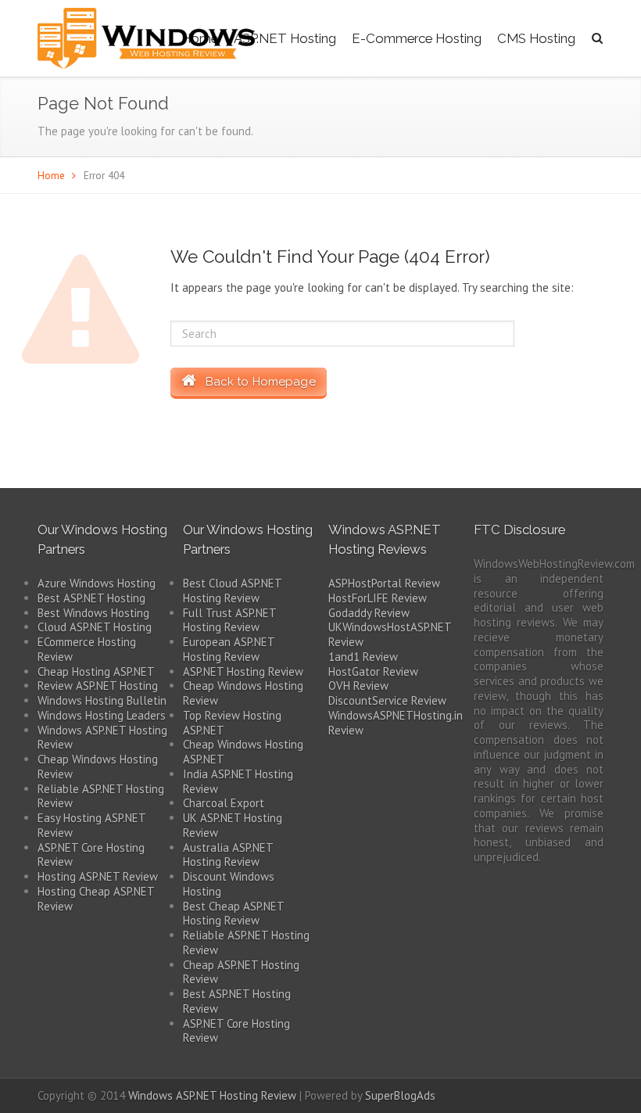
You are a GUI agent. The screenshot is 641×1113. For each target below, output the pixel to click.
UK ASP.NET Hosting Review (232, 825)
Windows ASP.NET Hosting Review (102, 737)
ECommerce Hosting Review (87, 649)
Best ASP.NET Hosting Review (237, 1001)
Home (51, 175)
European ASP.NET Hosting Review (228, 649)
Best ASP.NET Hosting (91, 598)
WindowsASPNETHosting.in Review (395, 723)
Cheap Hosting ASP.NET (96, 671)
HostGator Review (373, 671)
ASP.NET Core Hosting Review (91, 855)
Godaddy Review (369, 612)
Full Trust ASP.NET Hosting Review (229, 620)
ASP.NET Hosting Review (243, 671)
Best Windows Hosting (93, 612)
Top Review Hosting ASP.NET (232, 723)
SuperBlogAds (400, 1095)
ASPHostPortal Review (384, 583)
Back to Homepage (255, 382)
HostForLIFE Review (377, 598)
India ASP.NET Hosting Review (238, 781)
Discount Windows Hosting (228, 884)
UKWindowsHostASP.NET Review (389, 634)
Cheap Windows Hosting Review (98, 766)
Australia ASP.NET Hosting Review (228, 855)
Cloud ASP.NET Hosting (95, 626)
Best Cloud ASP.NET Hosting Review (232, 590)
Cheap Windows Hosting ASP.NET (243, 752)
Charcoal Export (223, 802)
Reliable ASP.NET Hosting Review (101, 796)
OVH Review (358, 685)
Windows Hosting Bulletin (102, 700)
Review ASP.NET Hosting (98, 685)
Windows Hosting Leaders (102, 715)
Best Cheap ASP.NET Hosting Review (233, 913)
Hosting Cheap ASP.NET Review (96, 899)
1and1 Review (363, 656)
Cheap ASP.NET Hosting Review (241, 972)
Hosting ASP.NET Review (98, 876)
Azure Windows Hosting (97, 583)
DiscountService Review (387, 700)
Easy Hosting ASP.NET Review (91, 825)
